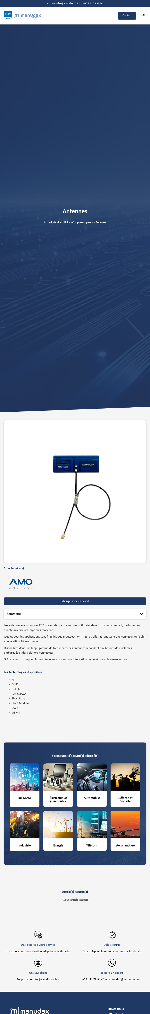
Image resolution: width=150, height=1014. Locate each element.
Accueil (48, 222)
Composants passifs (82, 222)
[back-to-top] (144, 1007)
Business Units (62, 222)
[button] (143, 15)
